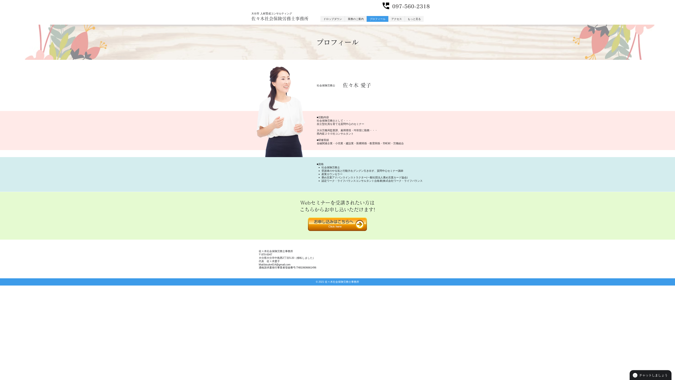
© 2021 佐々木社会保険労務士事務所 (337, 281)
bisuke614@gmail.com (277, 264)
